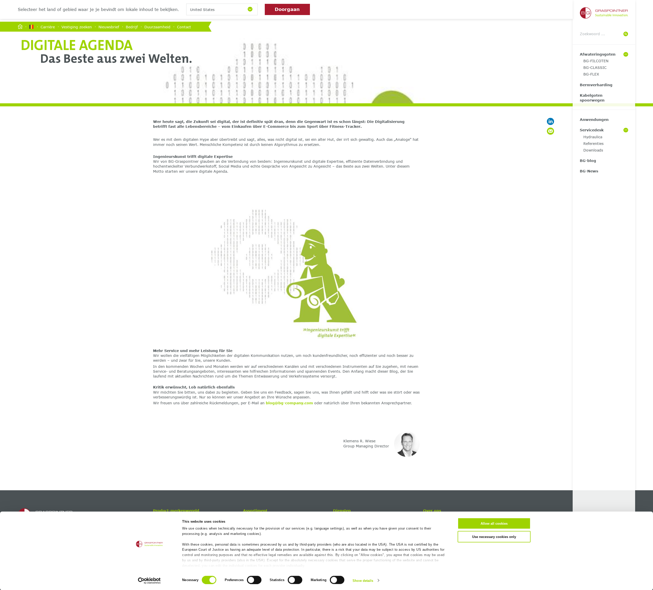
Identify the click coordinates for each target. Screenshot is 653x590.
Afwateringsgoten (598, 54)
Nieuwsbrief (108, 26)
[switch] (254, 580)
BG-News (589, 171)
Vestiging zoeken (76, 26)
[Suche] (625, 34)
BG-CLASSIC (595, 67)
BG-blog (588, 160)
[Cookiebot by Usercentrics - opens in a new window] (149, 580)
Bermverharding (596, 85)
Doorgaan (287, 9)
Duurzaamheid (157, 26)
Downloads (593, 150)
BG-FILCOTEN (595, 61)
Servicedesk (592, 130)
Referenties (593, 143)
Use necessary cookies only (494, 536)
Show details (363, 580)
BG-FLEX (591, 74)
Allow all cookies (494, 523)
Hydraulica (592, 137)
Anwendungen (594, 119)
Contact (184, 26)
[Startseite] (20, 27)
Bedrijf (132, 26)
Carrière (48, 26)
